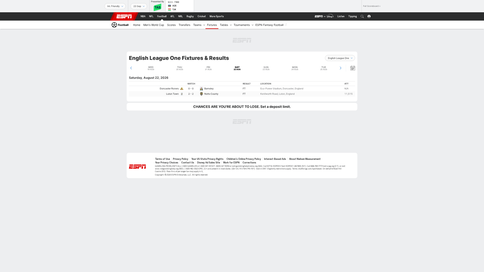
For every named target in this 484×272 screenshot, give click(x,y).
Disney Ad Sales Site (208, 162)
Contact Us (187, 162)
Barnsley (209, 88)
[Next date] (340, 68)
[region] (242, 89)
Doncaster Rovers (169, 88)
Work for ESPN (231, 162)
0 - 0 (191, 88)
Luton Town (172, 93)
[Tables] (231, 25)
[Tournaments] (252, 25)
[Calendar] (350, 68)
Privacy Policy (180, 159)
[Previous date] (131, 68)
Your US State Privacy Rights (207, 159)
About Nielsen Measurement (305, 159)
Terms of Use (162, 159)
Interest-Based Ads (275, 159)
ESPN (124, 16)
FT (244, 88)
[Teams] (204, 25)
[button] (362, 16)
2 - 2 (191, 93)
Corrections (249, 162)
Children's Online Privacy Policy (243, 159)
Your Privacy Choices (166, 162)
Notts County (211, 93)
